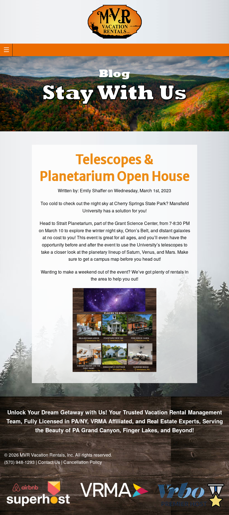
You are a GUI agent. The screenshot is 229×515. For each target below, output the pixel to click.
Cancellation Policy (82, 462)
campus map (106, 259)
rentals (177, 272)
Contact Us (49, 462)
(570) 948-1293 (19, 462)
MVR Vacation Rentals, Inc (46, 455)
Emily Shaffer (93, 190)
